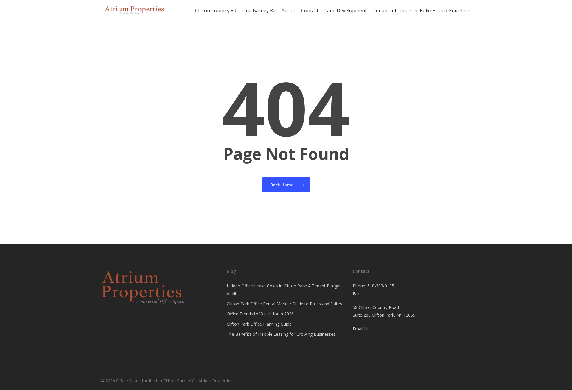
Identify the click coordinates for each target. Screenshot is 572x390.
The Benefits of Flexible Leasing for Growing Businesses (281, 334)
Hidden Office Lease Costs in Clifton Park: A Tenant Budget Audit (284, 289)
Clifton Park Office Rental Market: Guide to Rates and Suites (284, 304)
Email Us (361, 329)
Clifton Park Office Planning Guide (259, 324)
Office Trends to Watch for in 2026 (260, 314)
